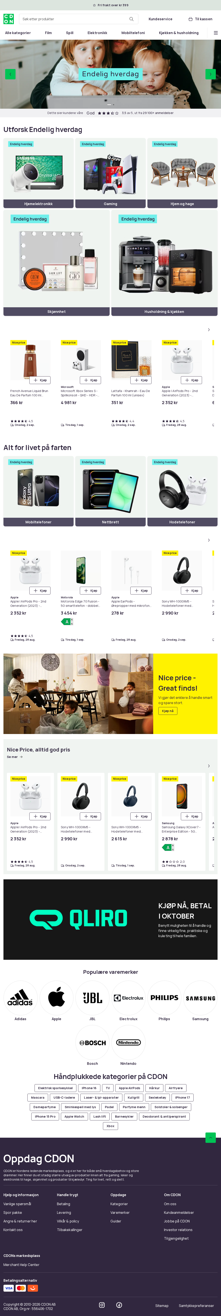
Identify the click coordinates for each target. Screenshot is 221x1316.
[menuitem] (18, 33)
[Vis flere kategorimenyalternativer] (216, 33)
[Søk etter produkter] (131, 19)
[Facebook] (119, 1305)
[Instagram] (102, 1305)
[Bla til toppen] (210, 1137)
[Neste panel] (209, 330)
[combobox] (78, 19)
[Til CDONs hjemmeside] (8, 19)
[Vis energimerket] (67, 621)
